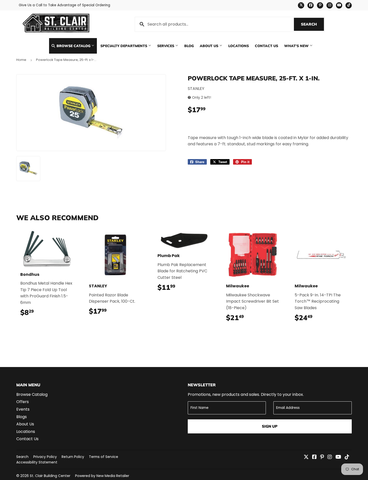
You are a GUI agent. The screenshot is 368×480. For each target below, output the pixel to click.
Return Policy (73, 456)
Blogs (21, 417)
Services (166, 46)
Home (21, 59)
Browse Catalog (73, 46)
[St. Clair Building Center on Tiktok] (347, 457)
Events (23, 409)
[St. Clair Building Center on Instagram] (329, 457)
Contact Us (266, 46)
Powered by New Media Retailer (102, 475)
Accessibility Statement (36, 462)
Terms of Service (103, 456)
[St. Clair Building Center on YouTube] (338, 457)
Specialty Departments (124, 46)
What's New (297, 46)
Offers (22, 402)
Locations (238, 46)
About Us (209, 46)
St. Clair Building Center (50, 475)
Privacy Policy (45, 456)
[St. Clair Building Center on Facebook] (314, 457)
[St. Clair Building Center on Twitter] (306, 457)
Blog (189, 46)
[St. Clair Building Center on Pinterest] (322, 457)
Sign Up (269, 426)
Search (312, 24)
